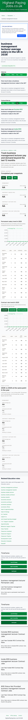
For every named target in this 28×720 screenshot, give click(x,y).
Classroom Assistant (6, 531)
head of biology (5, 511)
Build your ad (21, 35)
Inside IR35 (4, 309)
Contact (20, 715)
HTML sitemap (13, 715)
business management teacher (9, 490)
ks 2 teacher (4, 514)
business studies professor (8, 494)
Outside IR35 (13, 309)
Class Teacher (4, 529)
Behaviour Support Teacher (8, 526)
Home (3, 15)
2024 (9, 177)
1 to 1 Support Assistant (7, 521)
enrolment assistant (6, 504)
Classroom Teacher (6, 536)
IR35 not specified (22, 309)
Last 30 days (14, 562)
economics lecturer (6, 499)
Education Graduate (6, 541)
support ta (4, 516)
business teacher (5, 497)
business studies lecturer (7, 492)
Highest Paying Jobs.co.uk (14, 4)
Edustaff (3, 543)
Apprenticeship (5, 524)
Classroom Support (6, 533)
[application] (14, 237)
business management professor (9, 487)
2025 (3, 177)
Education (10, 15)
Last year (14, 571)
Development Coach (6, 538)
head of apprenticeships (7, 509)
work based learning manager (8, 519)
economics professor (6, 502)
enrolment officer (5, 507)
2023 (15, 177)
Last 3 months (14, 566)
